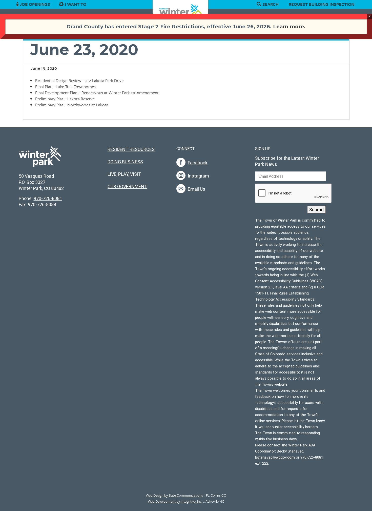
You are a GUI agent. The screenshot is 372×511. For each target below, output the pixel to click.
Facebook (198, 162)
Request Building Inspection (321, 4)
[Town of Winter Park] (40, 159)
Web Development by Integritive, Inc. (175, 501)
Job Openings (35, 4)
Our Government (127, 186)
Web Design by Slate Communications (174, 495)
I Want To (75, 4)
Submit (316, 209)
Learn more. (289, 27)
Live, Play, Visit (124, 174)
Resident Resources (131, 149)
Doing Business (125, 161)
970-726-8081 (48, 198)
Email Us (196, 189)
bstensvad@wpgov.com (275, 457)
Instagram (198, 176)
